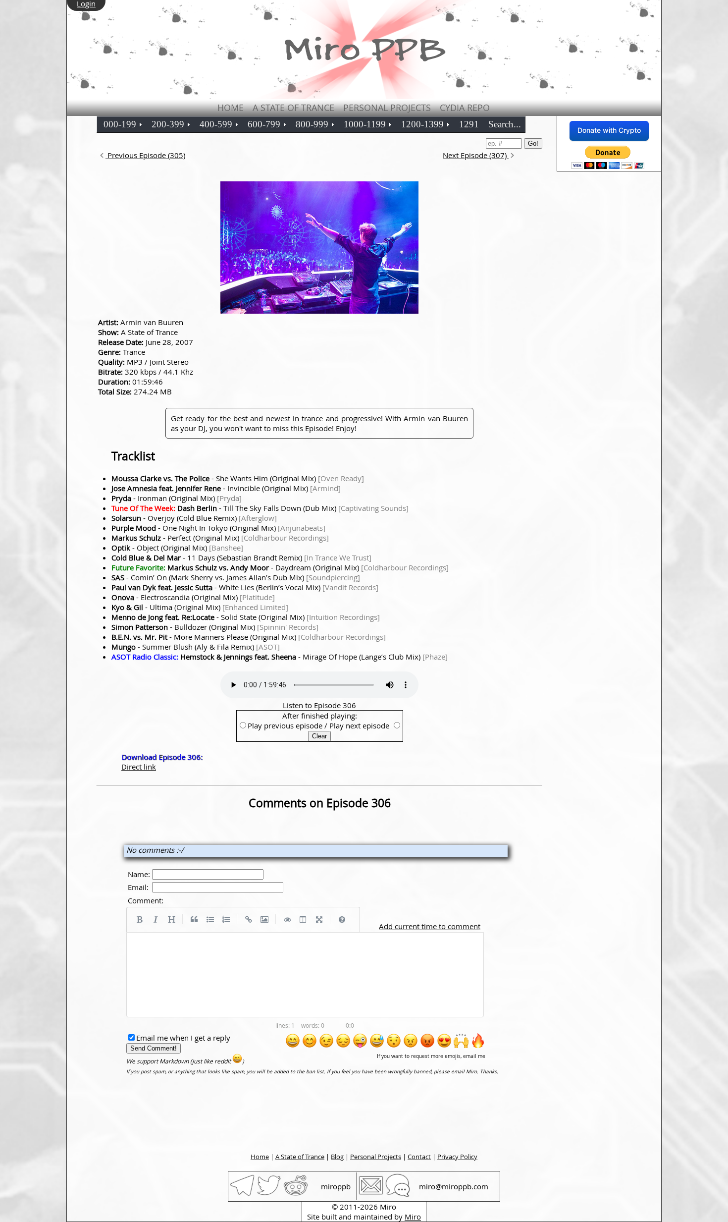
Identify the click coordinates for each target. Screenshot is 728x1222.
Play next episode (359, 725)
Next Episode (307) (476, 155)
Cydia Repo (465, 107)
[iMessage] (397, 1195)
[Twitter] (269, 1195)
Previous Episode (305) (145, 155)
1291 (469, 124)
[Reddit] (295, 1195)
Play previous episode (285, 725)
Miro (413, 1217)
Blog (337, 1156)
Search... (504, 124)
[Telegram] (242, 1195)
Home (230, 107)
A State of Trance (293, 107)
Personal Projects (387, 107)
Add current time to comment (429, 926)
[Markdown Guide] (342, 920)
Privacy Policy (457, 1156)
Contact (419, 1156)
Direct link (138, 767)
